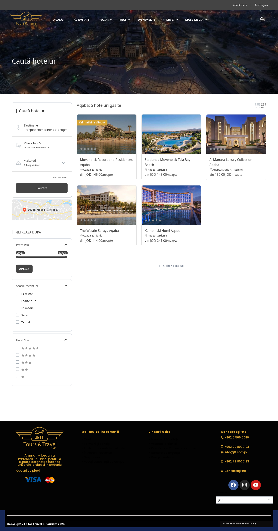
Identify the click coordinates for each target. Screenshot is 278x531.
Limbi (170, 20)
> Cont (86, 439)
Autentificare (239, 5)
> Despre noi (90, 457)
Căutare (41, 188)
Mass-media (194, 20)
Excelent (27, 293)
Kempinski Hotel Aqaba (163, 230)
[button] (262, 19)
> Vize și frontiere (161, 457)
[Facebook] (233, 485)
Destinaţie (31, 125)
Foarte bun (28, 301)
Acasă (58, 20)
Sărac (25, 315)
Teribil (25, 322)
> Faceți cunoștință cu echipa (102, 462)
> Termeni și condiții (95, 444)
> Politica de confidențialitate (103, 448)
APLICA (24, 269)
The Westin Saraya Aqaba (99, 230)
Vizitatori (30, 160)
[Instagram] (245, 485)
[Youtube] (256, 485)
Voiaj (104, 20)
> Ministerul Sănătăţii (163, 439)
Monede (221, 492)
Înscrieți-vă (261, 5)
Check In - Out (34, 143)
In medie (27, 308)
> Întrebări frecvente (96, 453)
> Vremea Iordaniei (163, 444)
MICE (123, 20)
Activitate (82, 20)
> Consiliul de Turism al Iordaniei (172, 448)
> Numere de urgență (164, 453)
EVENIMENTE (146, 20)
